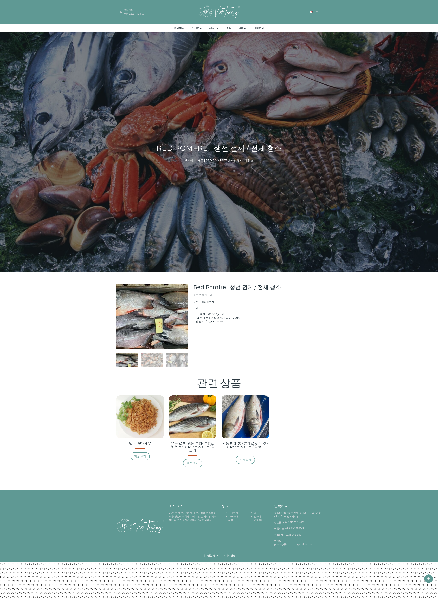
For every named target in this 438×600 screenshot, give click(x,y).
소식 (228, 28)
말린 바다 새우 (140, 443)
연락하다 (258, 28)
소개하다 (196, 28)
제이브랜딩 (229, 555)
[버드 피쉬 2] (152, 316)
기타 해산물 (205, 295)
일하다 (242, 28)
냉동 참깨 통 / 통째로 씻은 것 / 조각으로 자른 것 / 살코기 (245, 445)
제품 (212, 28)
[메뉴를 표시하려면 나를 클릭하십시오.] (428, 578)
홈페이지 (179, 28)
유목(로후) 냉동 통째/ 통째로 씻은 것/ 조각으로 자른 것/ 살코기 (193, 446)
